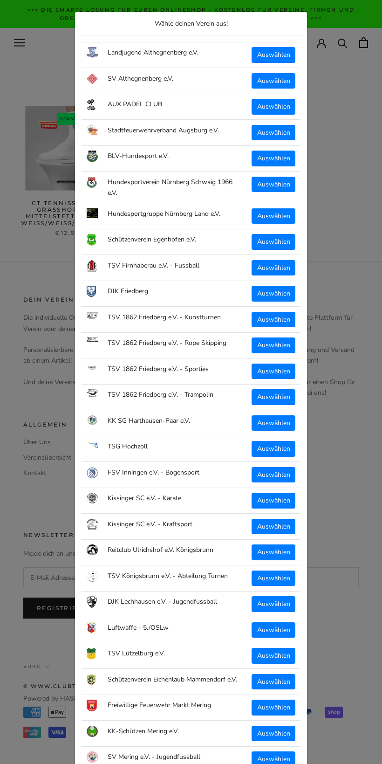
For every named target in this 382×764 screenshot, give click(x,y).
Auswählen (273, 54)
